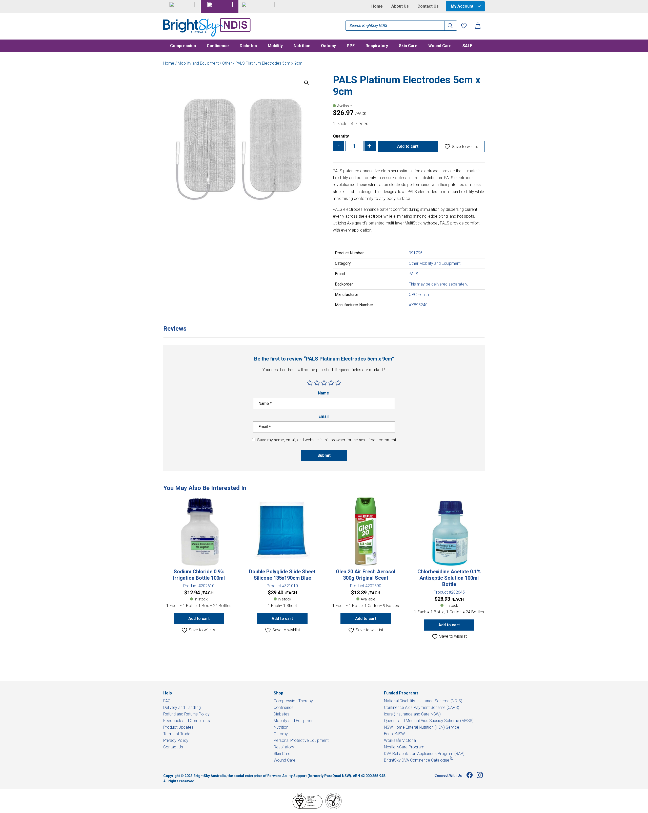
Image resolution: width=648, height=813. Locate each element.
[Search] (450, 26)
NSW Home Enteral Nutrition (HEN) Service (421, 727)
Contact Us (428, 6)
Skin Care (408, 46)
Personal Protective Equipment (301, 740)
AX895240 (418, 304)
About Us (400, 6)
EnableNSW (394, 733)
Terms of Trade (176, 733)
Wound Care (440, 46)
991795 (415, 253)
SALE (467, 46)
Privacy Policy (175, 740)
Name (324, 393)
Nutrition (302, 46)
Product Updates (178, 727)
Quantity (341, 136)
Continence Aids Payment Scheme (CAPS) (421, 707)
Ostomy (328, 46)
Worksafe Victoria (400, 740)
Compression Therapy (293, 700)
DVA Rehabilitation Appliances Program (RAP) (424, 753)
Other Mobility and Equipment (434, 263)
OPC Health (419, 294)
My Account (462, 6)
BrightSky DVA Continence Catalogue (416, 760)
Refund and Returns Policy (186, 714)
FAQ (167, 700)
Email (324, 416)
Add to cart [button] (199, 618)
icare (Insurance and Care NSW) (412, 714)
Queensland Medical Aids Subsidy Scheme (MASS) (429, 720)
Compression (183, 46)
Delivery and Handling (182, 707)
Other (227, 63)
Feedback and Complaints (186, 720)
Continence (218, 46)
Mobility (275, 46)
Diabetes (248, 46)
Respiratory (377, 46)
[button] (306, 82)
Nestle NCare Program (404, 747)
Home (377, 6)
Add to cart (407, 146)
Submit (324, 455)
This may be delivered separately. (438, 284)
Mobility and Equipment (198, 63)
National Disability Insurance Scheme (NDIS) (423, 700)
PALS (413, 273)
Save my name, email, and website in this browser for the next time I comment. (327, 440)
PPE (351, 46)
